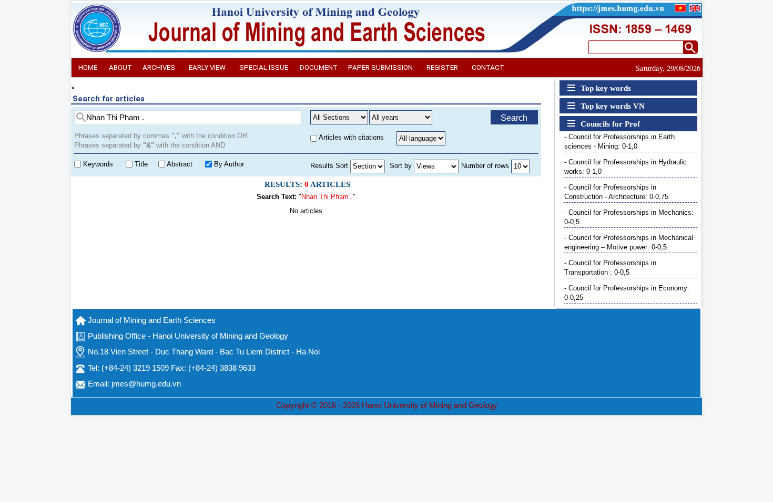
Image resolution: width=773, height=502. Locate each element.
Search (514, 117)
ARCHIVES (159, 67)
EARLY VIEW (207, 67)
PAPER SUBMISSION (380, 67)
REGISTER (442, 67)
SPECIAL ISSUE (263, 67)
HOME (87, 67)
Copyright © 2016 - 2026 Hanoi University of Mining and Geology (386, 405)
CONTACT (488, 67)
